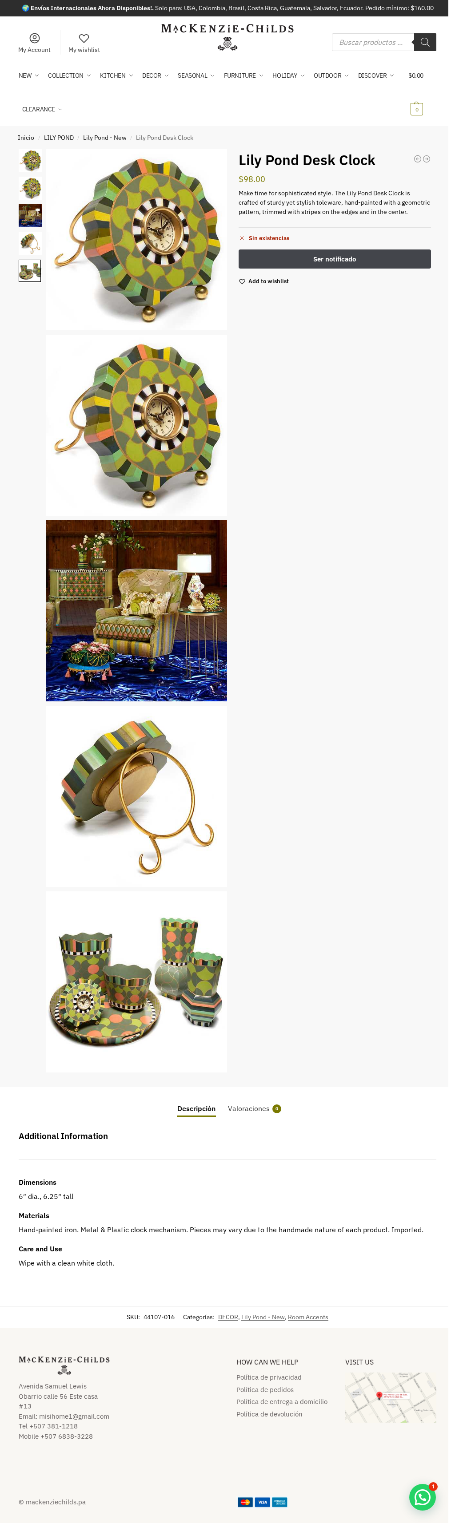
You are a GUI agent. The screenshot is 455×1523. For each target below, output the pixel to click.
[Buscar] (425, 42)
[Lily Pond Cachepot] (417, 158)
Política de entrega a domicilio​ (281, 1401)
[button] (422, 92)
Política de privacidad (269, 1377)
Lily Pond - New (105, 138)
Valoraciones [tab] (253, 1108)
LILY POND (59, 138)
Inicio (26, 138)
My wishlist (84, 50)
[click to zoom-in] (137, 239)
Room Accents (308, 1317)
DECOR (228, 1317)
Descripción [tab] (196, 1108)
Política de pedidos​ (265, 1389)
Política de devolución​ (269, 1414)
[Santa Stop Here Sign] (426, 158)
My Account (34, 50)
